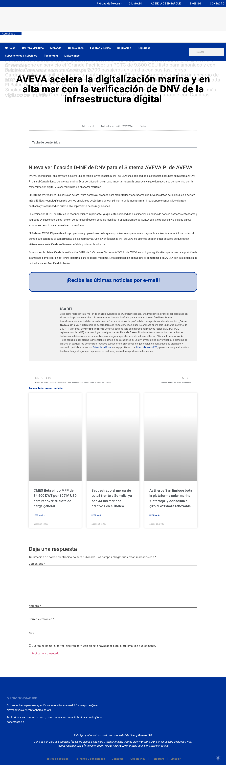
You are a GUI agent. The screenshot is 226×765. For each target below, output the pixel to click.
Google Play (137, 758)
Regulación (124, 48)
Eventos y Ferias (100, 48)
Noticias (10, 48)
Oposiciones (76, 48)
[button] (193, 142)
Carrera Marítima (33, 48)
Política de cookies (56, 758)
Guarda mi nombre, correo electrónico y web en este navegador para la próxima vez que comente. (94, 645)
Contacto (118, 758)
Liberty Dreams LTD (146, 347)
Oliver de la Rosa (102, 347)
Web (31, 632)
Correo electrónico (41, 619)
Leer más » (39, 515)
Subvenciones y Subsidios (21, 55)
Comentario (37, 563)
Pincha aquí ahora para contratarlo (149, 745)
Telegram (158, 758)
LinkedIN (176, 758)
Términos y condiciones (90, 758)
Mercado (55, 48)
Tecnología (51, 55)
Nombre (35, 605)
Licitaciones (72, 55)
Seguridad (144, 48)
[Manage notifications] (218, 757)
